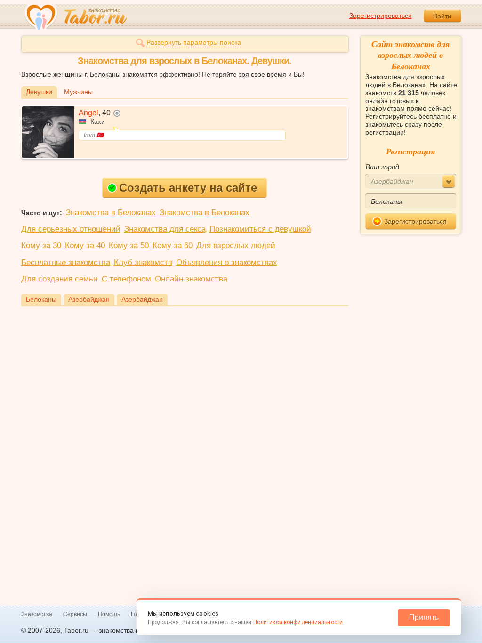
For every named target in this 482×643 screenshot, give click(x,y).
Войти (442, 16)
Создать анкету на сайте (188, 187)
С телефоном (126, 278)
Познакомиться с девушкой (260, 229)
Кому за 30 (41, 245)
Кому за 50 (129, 245)
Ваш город (382, 166)
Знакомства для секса (165, 229)
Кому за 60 (173, 245)
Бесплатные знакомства (65, 262)
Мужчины (78, 92)
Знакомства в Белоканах (111, 212)
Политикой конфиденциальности (298, 622)
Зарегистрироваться (380, 15)
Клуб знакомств (143, 262)
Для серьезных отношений (70, 229)
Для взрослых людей (235, 245)
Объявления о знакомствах (226, 262)
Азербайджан (89, 299)
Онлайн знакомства (191, 278)
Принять (424, 617)
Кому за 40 (85, 245)
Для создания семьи (59, 278)
